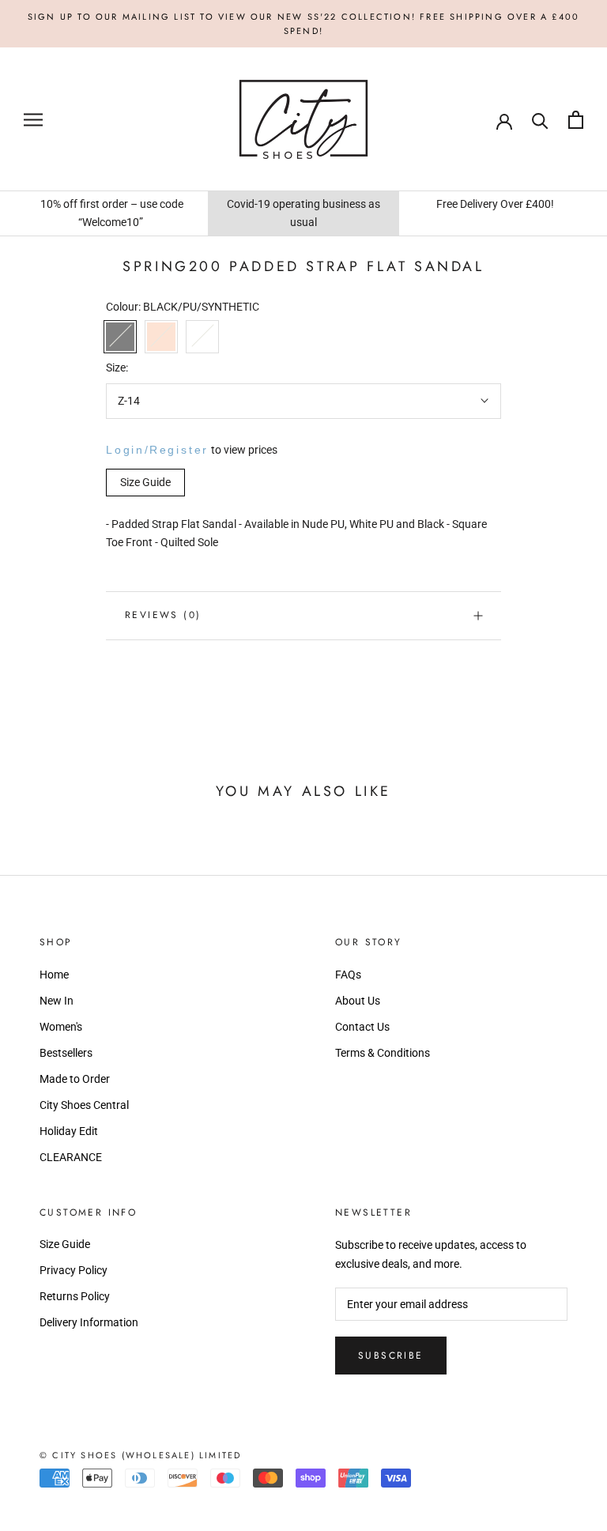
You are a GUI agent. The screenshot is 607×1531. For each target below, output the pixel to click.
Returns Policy (75, 1296)
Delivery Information (89, 1322)
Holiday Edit (69, 1131)
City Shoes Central (84, 1105)
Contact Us (362, 1026)
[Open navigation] (33, 119)
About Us (357, 1000)
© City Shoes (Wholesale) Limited (140, 1455)
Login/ (128, 449)
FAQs (348, 974)
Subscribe (391, 1355)
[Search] (540, 119)
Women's (61, 1026)
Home (54, 974)
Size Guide (65, 1244)
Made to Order (75, 1079)
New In (57, 1000)
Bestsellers (66, 1052)
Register (179, 449)
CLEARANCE (71, 1157)
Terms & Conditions (382, 1052)
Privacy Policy (73, 1270)
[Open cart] (575, 120)
